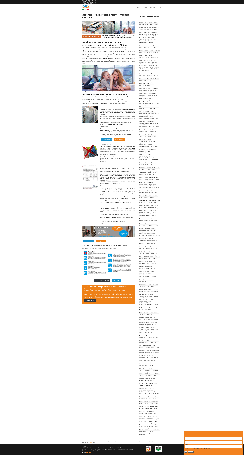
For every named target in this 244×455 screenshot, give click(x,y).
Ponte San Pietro (147, 27)
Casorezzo (145, 197)
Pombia (157, 349)
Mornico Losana (142, 304)
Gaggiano (141, 179)
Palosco (145, 55)
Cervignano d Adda (152, 131)
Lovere (148, 60)
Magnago (141, 177)
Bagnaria (147, 299)
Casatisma (147, 288)
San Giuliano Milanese (144, 146)
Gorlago (149, 62)
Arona (156, 335)
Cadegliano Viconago (151, 433)
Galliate (152, 335)
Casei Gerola (152, 246)
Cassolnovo (141, 223)
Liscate (140, 207)
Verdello (150, 40)
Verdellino (151, 42)
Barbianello (150, 289)
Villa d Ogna (141, 108)
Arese (149, 161)
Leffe (149, 73)
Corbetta (153, 162)
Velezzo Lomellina (148, 332)
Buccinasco (147, 151)
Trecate (148, 335)
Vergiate (150, 395)
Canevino (141, 332)
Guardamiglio (142, 124)
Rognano (151, 302)
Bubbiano (141, 213)
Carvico (157, 68)
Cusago (146, 208)
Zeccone (141, 258)
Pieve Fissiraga (149, 138)
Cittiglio (157, 418)
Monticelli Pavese (143, 301)
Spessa (140, 306)
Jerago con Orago (148, 408)
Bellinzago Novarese (143, 339)
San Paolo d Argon (143, 57)
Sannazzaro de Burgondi (150, 228)
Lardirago (150, 274)
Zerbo (154, 317)
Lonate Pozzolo (142, 391)
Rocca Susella (153, 327)
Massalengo (157, 115)
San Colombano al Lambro (145, 187)
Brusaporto (149, 59)
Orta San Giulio (142, 368)
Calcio (140, 60)
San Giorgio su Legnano (150, 190)
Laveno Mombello (143, 396)
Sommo (155, 274)
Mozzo (150, 45)
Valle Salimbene (148, 266)
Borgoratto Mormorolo (144, 317)
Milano (149, 139)
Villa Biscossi (150, 334)
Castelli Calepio (153, 29)
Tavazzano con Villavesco (153, 113)
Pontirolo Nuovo (152, 63)
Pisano (145, 375)
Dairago (156, 192)
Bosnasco (156, 304)
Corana (155, 293)
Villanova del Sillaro (152, 136)
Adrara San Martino (149, 103)
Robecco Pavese (148, 309)
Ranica (140, 55)
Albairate (150, 202)
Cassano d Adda (142, 162)
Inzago (140, 176)
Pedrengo (155, 52)
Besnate (155, 405)
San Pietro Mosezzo (155, 352)
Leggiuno (153, 419)
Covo (150, 80)
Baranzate (141, 174)
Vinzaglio (155, 377)
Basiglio (153, 185)
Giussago (141, 232)
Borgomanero (142, 335)
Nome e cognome (187, 436)
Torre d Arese (155, 284)
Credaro (151, 83)
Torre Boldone (151, 34)
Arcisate (157, 393)
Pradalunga (156, 67)
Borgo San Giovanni (143, 128)
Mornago (155, 408)
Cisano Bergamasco (143, 50)
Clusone (141, 35)
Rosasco (158, 307)
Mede (140, 225)
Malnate (150, 386)
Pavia (151, 218)
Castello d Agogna (143, 274)
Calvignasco (153, 217)
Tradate (141, 385)
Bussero (141, 182)
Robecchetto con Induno (154, 200)
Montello (150, 90)
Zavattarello (149, 279)
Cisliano (145, 202)
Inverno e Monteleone (144, 268)
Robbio (156, 227)
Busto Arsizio (153, 381)
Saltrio (151, 424)
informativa (190, 448)
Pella (156, 368)
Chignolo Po (141, 235)
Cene (145, 77)
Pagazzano (156, 103)
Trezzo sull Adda (142, 172)
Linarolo (154, 241)
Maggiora (146, 355)
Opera (153, 169)
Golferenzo (147, 329)
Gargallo (141, 355)
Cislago (145, 393)
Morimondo (141, 218)
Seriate (150, 22)
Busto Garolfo (148, 169)
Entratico (145, 106)
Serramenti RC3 (152, 7)
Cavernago (151, 98)
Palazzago (147, 70)
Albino (151, 24)
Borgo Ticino (155, 340)
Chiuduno (141, 54)
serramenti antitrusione (120, 441)
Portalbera (141, 266)
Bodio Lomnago (142, 433)
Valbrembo (156, 77)
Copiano (152, 256)
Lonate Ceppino (150, 410)
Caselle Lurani (142, 121)
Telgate (140, 63)
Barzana (150, 106)
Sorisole (141, 34)
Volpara (147, 330)
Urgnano (141, 32)
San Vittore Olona (143, 184)
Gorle (151, 49)
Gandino (155, 59)
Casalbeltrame (147, 370)
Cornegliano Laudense (144, 123)
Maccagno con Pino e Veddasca (152, 428)
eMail (185, 440)
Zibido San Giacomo (153, 189)
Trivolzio (141, 251)
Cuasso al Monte (142, 421)
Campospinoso (142, 279)
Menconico (155, 321)
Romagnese (141, 299)
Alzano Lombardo (143, 26)
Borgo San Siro (142, 284)
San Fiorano (141, 138)
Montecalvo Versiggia (143, 312)
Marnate (154, 398)
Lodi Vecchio (152, 111)
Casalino (151, 355)
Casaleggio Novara (148, 372)
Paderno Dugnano (143, 144)
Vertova (151, 67)
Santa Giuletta (152, 260)
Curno (149, 44)
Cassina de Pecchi (143, 171)
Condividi (84, 446)
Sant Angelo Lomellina (144, 294)
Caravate (141, 429)
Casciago (148, 419)
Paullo (146, 174)
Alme (145, 59)
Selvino (140, 106)
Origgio (149, 398)
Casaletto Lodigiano (151, 121)
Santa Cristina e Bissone (144, 253)
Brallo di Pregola (151, 307)
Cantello (150, 413)
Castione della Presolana (144, 88)
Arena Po (155, 261)
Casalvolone (151, 373)
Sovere (144, 60)
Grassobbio (156, 49)
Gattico (155, 342)
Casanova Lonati (156, 316)
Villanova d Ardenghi (143, 296)
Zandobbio (145, 98)
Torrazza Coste (155, 258)
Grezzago (154, 212)
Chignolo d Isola (154, 88)
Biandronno (141, 423)
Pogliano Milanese (152, 184)
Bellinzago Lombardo (153, 208)
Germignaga (142, 419)
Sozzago (141, 370)
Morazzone (154, 416)
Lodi (154, 108)
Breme (151, 294)
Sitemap (84, 450)
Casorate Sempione (154, 403)
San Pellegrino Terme (143, 67)
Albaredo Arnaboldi (143, 325)
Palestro (141, 255)
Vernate (155, 210)
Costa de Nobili (154, 319)
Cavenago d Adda (143, 131)
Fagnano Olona (142, 390)
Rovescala (141, 288)
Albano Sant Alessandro (144, 37)
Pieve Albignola (142, 291)
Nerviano (147, 164)
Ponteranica (155, 45)
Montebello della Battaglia (145, 263)
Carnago (141, 401)
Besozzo (146, 395)
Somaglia (151, 116)
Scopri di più (116, 281)
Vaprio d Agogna (154, 370)
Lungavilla (148, 248)
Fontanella (153, 73)
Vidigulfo (150, 225)
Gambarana (141, 327)
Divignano (145, 358)
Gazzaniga (146, 63)
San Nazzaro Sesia (143, 377)
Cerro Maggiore (142, 167)
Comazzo (155, 128)
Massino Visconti (150, 368)
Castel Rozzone (142, 96)
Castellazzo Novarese (149, 380)
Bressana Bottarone (149, 238)
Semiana (155, 325)
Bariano (141, 77)
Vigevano (155, 218)
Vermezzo (141, 208)
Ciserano (150, 55)
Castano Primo (152, 174)
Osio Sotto (155, 26)
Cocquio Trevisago (143, 413)
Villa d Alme (153, 47)
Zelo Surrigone (154, 215)
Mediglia (156, 171)
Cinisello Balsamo (152, 141)
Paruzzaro (141, 352)
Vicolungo (141, 373)
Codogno (141, 110)
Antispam (186, 450)
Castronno (141, 408)
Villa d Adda (141, 68)
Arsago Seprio (142, 411)
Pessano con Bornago (153, 177)
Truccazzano (154, 195)
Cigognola (141, 271)
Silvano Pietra (153, 299)
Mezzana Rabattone (154, 312)
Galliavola (141, 329)
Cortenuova (156, 106)
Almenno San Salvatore (153, 57)
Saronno (146, 383)
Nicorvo (147, 322)
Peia (151, 108)
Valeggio (147, 327)
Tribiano (150, 210)
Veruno (149, 353)
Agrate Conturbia (154, 357)
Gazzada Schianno (143, 414)
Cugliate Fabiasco (154, 423)
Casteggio (147, 223)
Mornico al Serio (142, 95)
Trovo (150, 281)
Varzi (145, 241)
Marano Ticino (142, 357)
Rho (145, 143)
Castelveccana (142, 434)
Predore (147, 108)
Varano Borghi (156, 429)
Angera (150, 405)
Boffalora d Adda (143, 139)
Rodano (155, 202)
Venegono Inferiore (154, 401)
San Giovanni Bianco (153, 65)
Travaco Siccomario (151, 233)
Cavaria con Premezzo (144, 403)
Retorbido (141, 264)
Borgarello (141, 245)
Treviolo (141, 29)
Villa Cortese (152, 194)
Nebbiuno (154, 353)
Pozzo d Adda (148, 195)
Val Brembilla (149, 75)
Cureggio (153, 347)
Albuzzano (141, 238)
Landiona (150, 377)
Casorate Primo (151, 222)
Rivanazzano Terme (151, 230)
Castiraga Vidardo (154, 123)
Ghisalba (146, 52)
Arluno (154, 172)
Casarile (145, 207)
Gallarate (141, 383)
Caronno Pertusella (143, 386)
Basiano (141, 210)
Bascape (154, 255)
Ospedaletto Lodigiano (149, 133)
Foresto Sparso (156, 91)
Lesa (149, 349)
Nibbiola (150, 375)
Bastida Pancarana (143, 283)
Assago (157, 179)
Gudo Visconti (142, 217)
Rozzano (150, 144)
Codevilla (149, 284)
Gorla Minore (151, 396)
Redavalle (154, 276)
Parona (145, 255)
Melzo (148, 162)
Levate (147, 83)
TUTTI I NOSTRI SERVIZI (102, 281)
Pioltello (152, 146)
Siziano (152, 227)
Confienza (141, 261)
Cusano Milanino (155, 161)
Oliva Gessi (141, 330)
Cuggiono (141, 185)
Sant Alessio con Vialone (144, 286)
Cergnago (156, 296)
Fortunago (148, 319)
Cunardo (141, 426)
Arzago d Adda (154, 96)
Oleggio (141, 337)
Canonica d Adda (143, 73)
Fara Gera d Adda (143, 40)
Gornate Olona (151, 431)
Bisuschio (150, 414)
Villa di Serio (146, 49)
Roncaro (146, 264)
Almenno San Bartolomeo (154, 50)
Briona (155, 363)
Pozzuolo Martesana (148, 182)
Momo (154, 345)
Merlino (154, 138)
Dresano (148, 212)
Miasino (154, 372)
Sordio (140, 119)
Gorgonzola (141, 159)
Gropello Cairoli (142, 233)
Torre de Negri (154, 322)
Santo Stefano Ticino (143, 200)
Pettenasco (153, 360)
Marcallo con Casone (143, 194)
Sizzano (150, 358)
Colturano (147, 213)
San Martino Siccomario (144, 227)
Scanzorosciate (142, 30)
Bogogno (151, 362)
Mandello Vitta (142, 381)
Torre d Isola (154, 248)
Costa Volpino (154, 32)
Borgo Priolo (152, 268)
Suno (140, 345)
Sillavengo (141, 378)
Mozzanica (141, 70)
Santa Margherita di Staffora (145, 316)
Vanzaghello (151, 197)
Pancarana (141, 324)
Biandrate (151, 365)
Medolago (141, 103)
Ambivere (149, 101)
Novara (155, 334)
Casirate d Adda (150, 78)
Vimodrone (141, 166)
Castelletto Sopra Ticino (153, 337)
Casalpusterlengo (148, 110)
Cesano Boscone (142, 154)
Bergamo (141, 22)
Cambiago (141, 190)
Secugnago (141, 134)
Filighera (156, 289)
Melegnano (141, 164)
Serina (151, 105)
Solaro (158, 167)
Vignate (153, 176)
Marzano (141, 256)
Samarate (156, 386)
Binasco (158, 187)
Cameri (145, 337)
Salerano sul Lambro (143, 126)
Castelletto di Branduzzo (154, 283)
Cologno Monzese (151, 143)
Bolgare (141, 52)
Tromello (158, 235)
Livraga (157, 126)
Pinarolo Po (157, 256)
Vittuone (146, 179)
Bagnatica (156, 75)
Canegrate (150, 171)
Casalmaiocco (146, 119)
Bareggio (152, 164)
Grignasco (141, 342)
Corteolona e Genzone (144, 246)
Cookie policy (96, 450)
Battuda (149, 301)
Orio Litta (141, 133)
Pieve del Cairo (154, 253)
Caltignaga (148, 347)
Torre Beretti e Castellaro (144, 311)
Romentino (141, 340)
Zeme (152, 278)
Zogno (145, 34)
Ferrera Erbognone (149, 273)
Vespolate (149, 350)
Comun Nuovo (142, 75)
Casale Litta (141, 428)
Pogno (148, 357)
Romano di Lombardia (144, 24)
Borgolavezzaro (155, 350)
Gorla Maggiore (142, 410)
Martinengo (146, 29)
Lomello (151, 251)
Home (138, 7)
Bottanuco (154, 62)
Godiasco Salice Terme (152, 240)
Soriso (154, 375)
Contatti (160, 7)
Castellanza (154, 388)
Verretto (141, 321)
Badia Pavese (142, 322)
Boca (146, 365)
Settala (158, 185)
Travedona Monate (150, 418)
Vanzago (146, 177)
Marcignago (141, 248)
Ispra (148, 406)
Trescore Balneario (151, 30)
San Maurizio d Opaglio (144, 344)
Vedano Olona (142, 400)
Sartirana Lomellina (143, 260)
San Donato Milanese (151, 149)
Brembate (146, 35)
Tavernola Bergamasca (144, 105)
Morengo (148, 100)
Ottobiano (141, 276)
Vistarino (154, 263)
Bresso (151, 152)
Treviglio (146, 22)
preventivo (90, 442)
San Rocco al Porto (154, 118)
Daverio (141, 424)
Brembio (148, 124)
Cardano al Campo (143, 388)
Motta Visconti (148, 185)
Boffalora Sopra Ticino (148, 205)
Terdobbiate (147, 378)
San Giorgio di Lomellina (144, 278)
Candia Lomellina (148, 261)
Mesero (141, 205)
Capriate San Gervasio (144, 39)
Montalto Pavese (153, 288)
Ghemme (151, 342)
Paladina (141, 80)
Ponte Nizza (150, 293)
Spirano (141, 59)
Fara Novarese (142, 350)
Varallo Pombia (148, 340)
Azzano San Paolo (143, 44)
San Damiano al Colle (143, 302)
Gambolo (156, 220)
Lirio (151, 330)
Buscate (141, 202)
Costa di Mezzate (143, 90)
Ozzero (147, 217)
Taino (157, 419)
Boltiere (150, 52)
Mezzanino (147, 269)
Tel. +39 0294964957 (107, 139)
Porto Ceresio (157, 424)
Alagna (148, 291)
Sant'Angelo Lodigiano (144, 111)
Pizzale (150, 296)
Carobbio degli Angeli (150, 68)
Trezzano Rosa (142, 199)
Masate (145, 210)
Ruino (151, 297)
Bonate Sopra (147, 32)
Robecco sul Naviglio (143, 192)
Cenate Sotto (142, 83)
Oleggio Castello (142, 353)
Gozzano (155, 339)
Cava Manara (153, 223)
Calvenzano (149, 77)
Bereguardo (141, 243)
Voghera (141, 220)
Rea (151, 317)
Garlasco (141, 222)
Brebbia (147, 423)
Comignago (141, 365)
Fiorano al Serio (152, 93)
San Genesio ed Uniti (150, 235)
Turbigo (153, 187)
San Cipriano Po (142, 314)
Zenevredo (149, 314)
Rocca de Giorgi (142, 334)
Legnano (141, 143)
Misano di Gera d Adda (152, 95)
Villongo (152, 37)
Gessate (141, 180)
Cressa (140, 358)
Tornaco (141, 375)
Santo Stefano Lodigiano (150, 134)
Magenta (149, 154)
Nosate (147, 218)
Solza (155, 105)
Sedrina (153, 100)
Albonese (141, 309)
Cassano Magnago (153, 383)
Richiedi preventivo (119, 139)
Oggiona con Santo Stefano (145, 416)
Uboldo (140, 393)
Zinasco (141, 241)
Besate (151, 213)
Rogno (151, 82)
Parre (140, 98)
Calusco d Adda (153, 35)
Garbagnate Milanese (143, 152)
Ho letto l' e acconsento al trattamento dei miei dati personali (197, 448)
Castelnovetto (150, 306)
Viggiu (156, 406)
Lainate (155, 152)
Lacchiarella (152, 179)
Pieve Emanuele (148, 166)
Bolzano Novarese (143, 367)
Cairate (156, 396)
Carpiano (156, 205)
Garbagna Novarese (143, 362)
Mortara (146, 220)
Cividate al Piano (142, 62)
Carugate (149, 167)
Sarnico (141, 49)
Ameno (146, 373)
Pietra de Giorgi (154, 291)
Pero (157, 174)
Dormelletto (141, 347)
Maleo (151, 119)
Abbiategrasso (142, 149)
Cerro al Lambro (150, 199)
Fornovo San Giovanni (144, 87)
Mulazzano (141, 115)
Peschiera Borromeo (143, 156)
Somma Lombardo (148, 385)
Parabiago (141, 151)
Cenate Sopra (142, 100)
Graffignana (151, 126)
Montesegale (148, 324)
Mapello (141, 47)
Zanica (156, 34)
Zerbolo (150, 255)
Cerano (150, 339)
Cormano (147, 159)
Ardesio (148, 85)
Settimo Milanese (143, 161)
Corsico (145, 147)
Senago (150, 156)
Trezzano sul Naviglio (143, 157)
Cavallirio (150, 363)
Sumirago (146, 401)
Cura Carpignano (148, 232)
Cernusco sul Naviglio (152, 147)
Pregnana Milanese (143, 189)
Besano (150, 429)
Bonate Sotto (146, 47)
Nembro (141, 27)
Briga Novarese (154, 344)
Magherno (146, 256)
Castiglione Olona (143, 398)
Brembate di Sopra (143, 42)
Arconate (151, 192)
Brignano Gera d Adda (149, 54)
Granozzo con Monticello (144, 360)
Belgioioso (156, 225)
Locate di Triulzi (146, 176)
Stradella (151, 220)
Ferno (158, 400)
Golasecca (156, 426)
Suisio (155, 82)
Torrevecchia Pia (150, 236)
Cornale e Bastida (143, 289)
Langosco (150, 321)
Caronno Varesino (150, 411)
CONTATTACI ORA (90, 301)
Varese (148, 381)
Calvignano (155, 330)
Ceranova (146, 251)
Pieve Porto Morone (154, 245)
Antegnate (146, 91)
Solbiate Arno (142, 418)
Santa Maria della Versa (144, 250)
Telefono (186, 444)
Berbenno (154, 101)
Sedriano (149, 172)
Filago (151, 91)
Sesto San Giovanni (143, 141)
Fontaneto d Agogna (147, 345)
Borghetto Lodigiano (143, 116)
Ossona (156, 204)
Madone (146, 80)
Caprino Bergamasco (143, 93)
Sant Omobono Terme (144, 82)
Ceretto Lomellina (154, 329)
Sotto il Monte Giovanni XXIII (145, 72)
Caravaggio (156, 24)
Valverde (154, 324)
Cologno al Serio (155, 27)
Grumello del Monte (143, 45)
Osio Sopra (153, 60)
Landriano (145, 225)
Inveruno (153, 180)
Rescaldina (141, 169)
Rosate (140, 197)
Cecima (150, 325)
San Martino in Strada (144, 118)
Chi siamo (144, 7)
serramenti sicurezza (104, 441)
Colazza (153, 378)
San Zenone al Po (143, 307)
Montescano (142, 319)
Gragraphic (88, 452)
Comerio (151, 426)
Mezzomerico (151, 367)
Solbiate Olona (142, 406)
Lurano (148, 96)
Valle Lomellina (154, 250)
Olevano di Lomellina (143, 297)
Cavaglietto (141, 380)
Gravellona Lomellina (150, 243)
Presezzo (141, 65)
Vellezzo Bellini (142, 240)
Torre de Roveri (142, 101)
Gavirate (141, 395)
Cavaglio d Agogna (143, 363)
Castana (155, 297)
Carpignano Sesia (143, 349)
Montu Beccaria (147, 258)
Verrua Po (147, 271)
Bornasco (147, 245)
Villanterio (149, 241)
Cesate (153, 167)
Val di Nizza (149, 304)
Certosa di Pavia (142, 230)
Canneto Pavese (154, 269)
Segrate (141, 147)
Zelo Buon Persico (143, 113)
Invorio (146, 342)
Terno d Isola (153, 39)
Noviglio (141, 204)
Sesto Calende (150, 391)
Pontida (154, 90)
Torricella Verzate (143, 293)
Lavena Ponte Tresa (143, 405)
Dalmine (155, 22)
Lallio (140, 78)
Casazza (157, 78)
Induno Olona (151, 393)
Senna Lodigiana (142, 136)
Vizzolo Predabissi (152, 207)
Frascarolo (141, 273)
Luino (149, 388)
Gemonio (146, 426)
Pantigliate (141, 195)
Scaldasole (153, 286)
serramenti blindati (112, 441)
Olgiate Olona (150, 390)
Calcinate (157, 54)
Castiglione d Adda (149, 115)
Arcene (145, 65)
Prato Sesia (147, 352)
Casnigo (141, 91)
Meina (158, 347)
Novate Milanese (154, 159)
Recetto (141, 372)
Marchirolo (150, 421)
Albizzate (152, 406)
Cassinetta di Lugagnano (144, 215)
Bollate (156, 146)
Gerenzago (141, 269)
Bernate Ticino (142, 212)
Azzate (154, 413)
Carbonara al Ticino (154, 264)
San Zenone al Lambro (149, 204)
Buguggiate (146, 424)
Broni (145, 222)
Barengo (157, 373)
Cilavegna (141, 228)
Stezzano (150, 26)
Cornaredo (152, 157)
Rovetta (144, 78)
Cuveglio (155, 421)
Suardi (145, 306)
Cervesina (152, 271)
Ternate (146, 429)
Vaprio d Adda (147, 180)
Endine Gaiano (142, 85)
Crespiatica (152, 129)
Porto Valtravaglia (143, 431)
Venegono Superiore (151, 400)
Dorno (154, 232)
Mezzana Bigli (148, 276)
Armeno (153, 349)
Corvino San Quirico (143, 281)
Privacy (89, 450)
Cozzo (145, 321)
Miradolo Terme (142, 236)
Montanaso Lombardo (144, 129)
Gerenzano (156, 391)
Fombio (150, 128)
